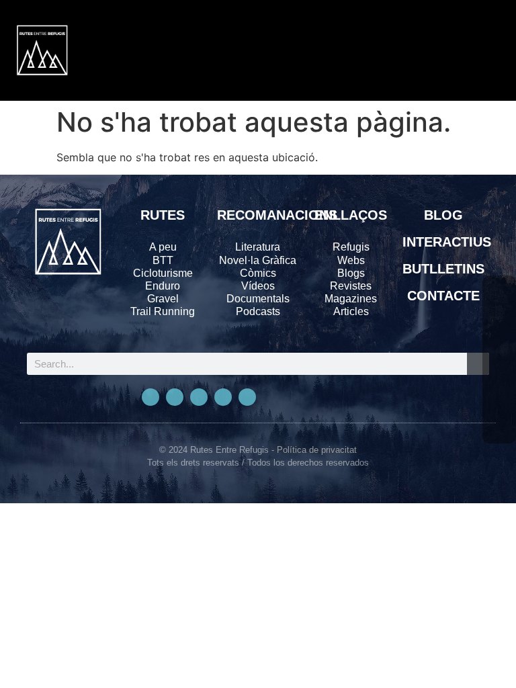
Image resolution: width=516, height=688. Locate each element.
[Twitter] (174, 397)
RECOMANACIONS (277, 215)
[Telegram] (247, 397)
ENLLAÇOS (350, 215)
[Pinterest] (223, 397)
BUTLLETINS (443, 268)
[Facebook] (499, 292)
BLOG (443, 215)
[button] (437, 50)
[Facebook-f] (150, 397)
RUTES (162, 215)
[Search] (478, 364)
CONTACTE (443, 295)
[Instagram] (199, 397)
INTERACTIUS (446, 241)
